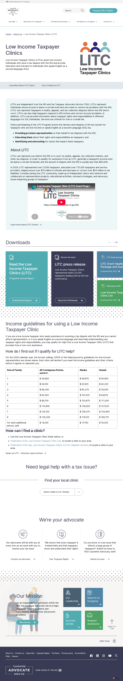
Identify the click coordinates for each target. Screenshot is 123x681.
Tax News (56, 653)
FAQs (8, 656)
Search (68, 10)
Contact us (19, 653)
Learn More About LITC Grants (22, 85)
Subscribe (30, 653)
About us (9, 653)
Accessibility (80, 653)
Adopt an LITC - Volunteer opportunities (24, 453)
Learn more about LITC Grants (24, 224)
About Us (17, 34)
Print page (105, 641)
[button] (115, 242)
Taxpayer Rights (43, 653)
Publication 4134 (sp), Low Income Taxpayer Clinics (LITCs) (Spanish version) (49, 445)
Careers (15, 656)
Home (8, 34)
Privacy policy (67, 653)
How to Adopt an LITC (51, 85)
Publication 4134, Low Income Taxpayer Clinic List (35, 441)
